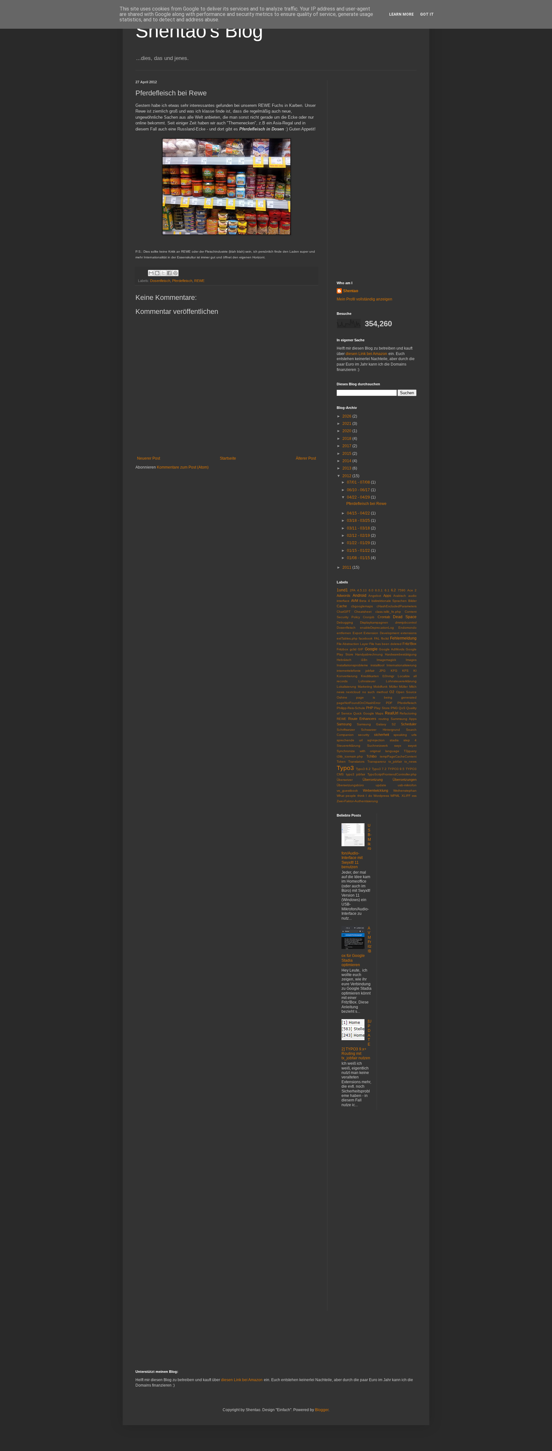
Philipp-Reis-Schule (351, 708)
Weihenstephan (405, 790)
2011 (347, 567)
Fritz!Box (409, 644)
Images (411, 660)
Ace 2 (412, 590)
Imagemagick (386, 660)
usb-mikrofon (407, 785)
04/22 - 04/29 (359, 497)
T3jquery (410, 751)
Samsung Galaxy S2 (376, 724)
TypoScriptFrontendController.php (392, 774)
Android (359, 595)
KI (415, 670)
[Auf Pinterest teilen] (175, 273)
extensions (409, 633)
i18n (364, 660)
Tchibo (371, 756)
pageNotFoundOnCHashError (358, 703)
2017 (347, 446)
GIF (360, 649)
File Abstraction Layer (352, 644)
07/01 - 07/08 (359, 482)
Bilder (412, 601)
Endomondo (407, 627)
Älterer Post (306, 458)
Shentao (350, 291)
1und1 (342, 590)
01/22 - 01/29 (359, 543)
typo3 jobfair (355, 774)
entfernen (344, 633)
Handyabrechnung (369, 654)
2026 (347, 416)
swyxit (412, 745)
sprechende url (350, 740)
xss (414, 795)
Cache (342, 606)
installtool (377, 665)
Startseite (228, 458)
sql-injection (376, 740)
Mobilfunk (380, 686)
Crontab (384, 617)
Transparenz (376, 761)
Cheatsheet (363, 611)
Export (357, 633)
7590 (401, 590)
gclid (353, 649)
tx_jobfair (395, 761)
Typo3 (345, 768)
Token (341, 761)
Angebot (374, 595)
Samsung (344, 724)
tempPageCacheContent (398, 756)
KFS (405, 670)
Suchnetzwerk (377, 745)
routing (384, 719)
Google (371, 649)
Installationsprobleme (352, 665)
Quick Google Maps (368, 713)
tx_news (410, 761)
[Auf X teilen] (163, 273)
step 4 (410, 740)
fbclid (385, 638)
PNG (394, 708)
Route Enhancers (362, 719)
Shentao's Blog (199, 30)
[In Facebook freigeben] (169, 273)
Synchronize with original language (368, 751)
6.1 (387, 590)
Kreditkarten (370, 676)
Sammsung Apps (404, 719)
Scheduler (409, 724)
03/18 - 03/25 (359, 520)
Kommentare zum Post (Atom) (183, 467)
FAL (377, 638)
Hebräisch (344, 660)
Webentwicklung (375, 790)
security (363, 735)
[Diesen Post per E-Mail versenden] (151, 273)
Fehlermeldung (403, 638)
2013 (347, 468)
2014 (347, 461)
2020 (347, 431)
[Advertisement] (377, 175)
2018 (347, 438)
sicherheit (381, 735)
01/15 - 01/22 (359, 550)
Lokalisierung (346, 686)
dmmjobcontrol (406, 622)
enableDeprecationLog (377, 627)
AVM (354, 601)
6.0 (371, 590)
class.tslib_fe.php (388, 611)
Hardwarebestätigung (401, 654)
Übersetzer (345, 779)
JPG (382, 670)
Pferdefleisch (182, 281)
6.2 (393, 590)
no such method (375, 692)
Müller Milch (408, 686)
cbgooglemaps (362, 606)
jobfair (369, 670)
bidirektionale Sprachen (389, 601)
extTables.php (347, 638)
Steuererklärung (348, 745)
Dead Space (405, 617)
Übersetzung (373, 779)
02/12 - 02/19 (359, 535)
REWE (199, 281)
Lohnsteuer (366, 681)
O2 (391, 692)
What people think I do (354, 795)
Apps (387, 595)
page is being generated (386, 697)
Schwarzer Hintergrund (380, 729)
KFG (394, 670)
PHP (369, 708)
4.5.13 (362, 590)
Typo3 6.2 (363, 769)
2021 (347, 423)
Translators (356, 761)
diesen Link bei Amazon (366, 354)
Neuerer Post (148, 458)
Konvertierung (347, 676)
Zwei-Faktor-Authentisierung (357, 801)
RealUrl (391, 713)
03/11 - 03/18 (359, 528)
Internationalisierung (402, 665)
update (381, 785)
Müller (393, 686)
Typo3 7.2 (379, 769)
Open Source (406, 692)
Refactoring (408, 713)
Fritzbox (342, 649)
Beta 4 (364, 601)
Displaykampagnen (374, 622)
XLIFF (406, 795)
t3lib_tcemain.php (350, 756)
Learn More (401, 14)
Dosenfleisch (160, 281)
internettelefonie (349, 670)
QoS (402, 708)
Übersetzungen (405, 779)
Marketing (365, 686)
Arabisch (399, 595)
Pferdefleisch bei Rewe (366, 503)
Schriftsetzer (346, 729)
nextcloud (353, 692)
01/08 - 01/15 (359, 558)
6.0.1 (379, 590)
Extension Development (381, 633)
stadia (394, 740)
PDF (389, 703)
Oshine (342, 697)
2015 (347, 453)
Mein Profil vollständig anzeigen (364, 299)
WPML (395, 795)
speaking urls (405, 735)
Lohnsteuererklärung (401, 681)
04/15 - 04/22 (359, 513)
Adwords (343, 595)
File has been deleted (385, 644)
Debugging (345, 622)
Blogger (321, 1410)
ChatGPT (343, 611)
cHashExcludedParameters (397, 606)
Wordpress (381, 795)
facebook (365, 638)
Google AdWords (391, 649)
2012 (347, 476)
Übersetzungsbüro (350, 785)
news (340, 692)
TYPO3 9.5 (396, 769)
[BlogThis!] (157, 273)
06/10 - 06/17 (359, 490)
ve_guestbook (347, 790)
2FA (353, 590)
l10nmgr (388, 676)
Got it (427, 14)
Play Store (381, 708)
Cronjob (368, 617)
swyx (397, 745)
